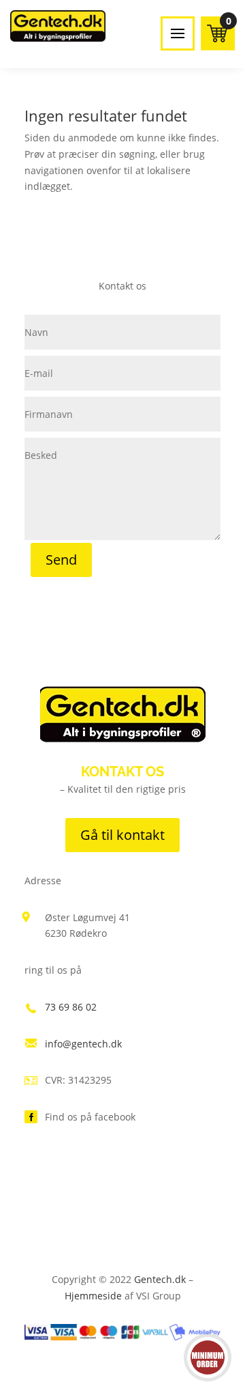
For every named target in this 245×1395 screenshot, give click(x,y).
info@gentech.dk (83, 1043)
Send (61, 559)
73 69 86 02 (71, 1006)
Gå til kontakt (122, 835)
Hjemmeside (93, 1295)
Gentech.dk (160, 1279)
